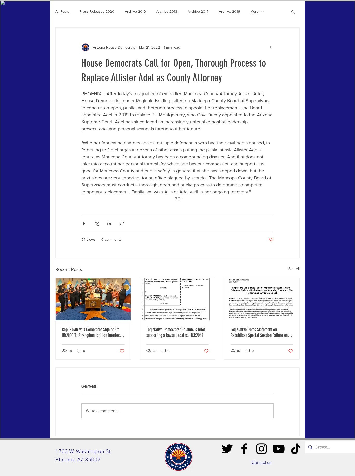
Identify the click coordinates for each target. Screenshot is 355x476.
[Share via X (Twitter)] (96, 223)
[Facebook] (244, 448)
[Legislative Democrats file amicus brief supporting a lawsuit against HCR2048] (177, 299)
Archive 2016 (229, 11)
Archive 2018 (166, 11)
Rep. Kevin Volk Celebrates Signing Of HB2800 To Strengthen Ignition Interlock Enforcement (91, 332)
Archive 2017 (198, 11)
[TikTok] (295, 448)
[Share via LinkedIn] (109, 223)
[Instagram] (261, 448)
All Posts (62, 11)
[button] (293, 12)
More (254, 11)
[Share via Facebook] (83, 223)
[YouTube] (278, 448)
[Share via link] (122, 223)
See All (294, 268)
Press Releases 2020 (97, 11)
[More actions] (270, 47)
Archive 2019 (135, 11)
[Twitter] (227, 448)
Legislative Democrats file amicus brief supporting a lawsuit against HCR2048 (175, 332)
